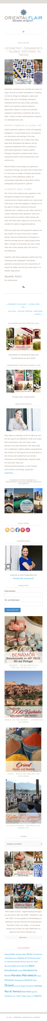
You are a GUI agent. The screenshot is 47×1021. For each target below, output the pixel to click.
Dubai (33, 958)
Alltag (7, 954)
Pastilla (16, 986)
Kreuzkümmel (11, 970)
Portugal (22, 986)
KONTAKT (37, 1017)
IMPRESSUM (17, 1017)
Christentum (37, 954)
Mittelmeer (9, 980)
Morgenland (19, 980)
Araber (12, 954)
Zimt (32, 996)
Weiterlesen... (23, 937)
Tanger (23, 996)
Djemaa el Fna (24, 958)
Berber (30, 954)
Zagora (29, 996)
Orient (9, 985)
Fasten (38, 958)
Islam (13, 966)
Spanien (34, 992)
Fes (6, 962)
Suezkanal (8, 996)
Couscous (9, 958)
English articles (23, 43)
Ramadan (38, 986)
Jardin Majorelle (22, 966)
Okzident (28, 980)
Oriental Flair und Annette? (23, 578)
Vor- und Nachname (12, 600)
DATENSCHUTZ (28, 1017)
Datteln (15, 958)
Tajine (18, 996)
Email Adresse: (10, 591)
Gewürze (23, 962)
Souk (28, 991)
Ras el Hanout (13, 991)
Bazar (24, 954)
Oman (35, 980)
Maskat (39, 976)
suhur (14, 996)
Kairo (31, 965)
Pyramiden (30, 986)
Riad (24, 991)
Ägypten (38, 996)
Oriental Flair (23, 15)
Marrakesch (29, 975)
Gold (28, 962)
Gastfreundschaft (13, 962)
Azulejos (19, 954)
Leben (20, 970)
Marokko (16, 975)
